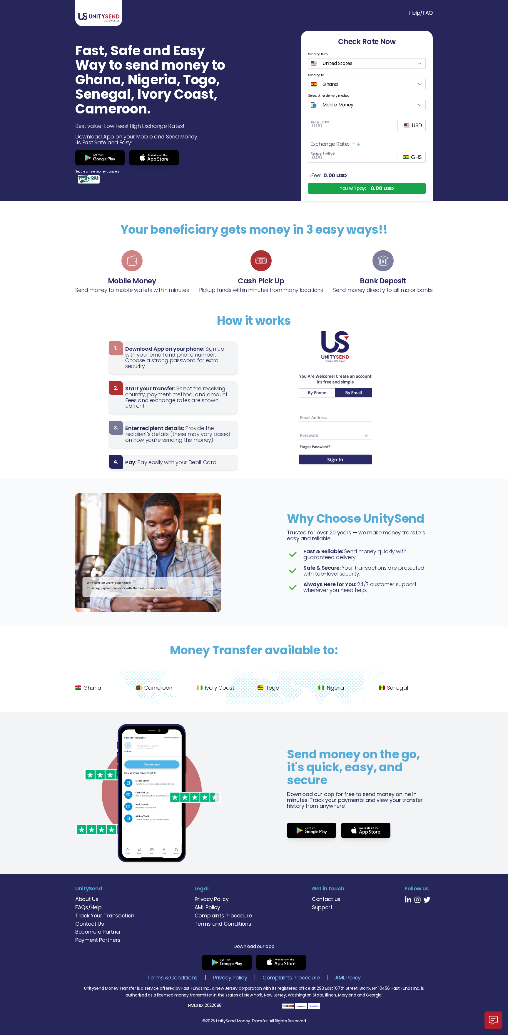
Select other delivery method (329, 95)
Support (322, 907)
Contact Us (89, 923)
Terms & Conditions (172, 978)
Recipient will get (323, 153)
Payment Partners (98, 940)
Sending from (318, 54)
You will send (320, 121)
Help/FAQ (421, 13)
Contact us (326, 899)
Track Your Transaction (104, 915)
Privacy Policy (212, 899)
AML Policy (207, 907)
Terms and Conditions (223, 923)
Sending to (316, 75)
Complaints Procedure (223, 915)
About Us (86, 899)
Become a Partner (98, 931)
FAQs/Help (88, 907)
